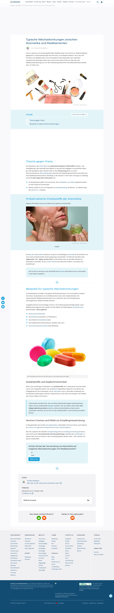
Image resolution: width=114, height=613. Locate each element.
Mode (40, 560)
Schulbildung (55, 567)
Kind (53, 559)
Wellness (13, 575)
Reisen (67, 553)
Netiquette (97, 543)
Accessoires (42, 539)
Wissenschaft (69, 563)
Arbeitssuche (81, 539)
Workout (27, 559)
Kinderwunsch (56, 562)
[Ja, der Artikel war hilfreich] (39, 518)
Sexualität (54, 548)
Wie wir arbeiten (99, 554)
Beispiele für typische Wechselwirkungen (44, 124)
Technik (67, 556)
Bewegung (28, 557)
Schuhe (41, 565)
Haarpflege (42, 546)
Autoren (96, 552)
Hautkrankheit (38, 254)
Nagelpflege (42, 563)
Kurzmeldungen (80, 2)
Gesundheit (29, 2)
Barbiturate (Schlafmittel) (37, 314)
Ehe (53, 543)
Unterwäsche (42, 568)
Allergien (51, 406)
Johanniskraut (43, 326)
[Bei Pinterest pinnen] (3, 306)
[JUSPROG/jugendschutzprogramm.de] (85, 584)
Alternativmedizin (15, 539)
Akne (29, 254)
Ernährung (37, 2)
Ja (31, 452)
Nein (32, 455)
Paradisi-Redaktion (33, 481)
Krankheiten (14, 558)
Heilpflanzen (14, 556)
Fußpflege (41, 541)
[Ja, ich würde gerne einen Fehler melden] (72, 518)
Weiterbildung (81, 548)
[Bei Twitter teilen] (3, 302)
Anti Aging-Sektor (51, 425)
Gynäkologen (79, 434)
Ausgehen (68, 539)
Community (97, 539)
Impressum (85, 603)
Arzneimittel (14, 543)
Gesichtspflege (43, 543)
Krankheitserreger (15, 560)
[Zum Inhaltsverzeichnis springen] (57, 282)
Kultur (67, 551)
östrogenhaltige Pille (54, 432)
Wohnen (67, 565)
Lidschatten (57, 391)
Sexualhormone (78, 307)
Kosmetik (18, 5)
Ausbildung (80, 543)
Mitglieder (97, 541)
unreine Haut (50, 262)
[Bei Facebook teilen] (3, 298)
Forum (88, 2)
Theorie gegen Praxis (37, 120)
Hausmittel (32, 326)
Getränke (27, 541)
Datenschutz (92, 603)
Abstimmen (34, 459)
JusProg (81, 590)
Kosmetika (43, 166)
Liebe (54, 2)
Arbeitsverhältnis (82, 541)
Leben (53, 564)
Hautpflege (42, 551)
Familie (59, 2)
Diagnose (13, 548)
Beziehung (55, 539)
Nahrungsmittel (29, 548)
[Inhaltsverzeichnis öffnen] (110, 596)
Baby (53, 557)
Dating (53, 541)
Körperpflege (42, 553)
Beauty (49, 2)
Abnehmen (28, 539)
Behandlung (14, 546)
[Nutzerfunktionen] (102, 2)
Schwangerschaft (57, 569)
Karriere (71, 2)
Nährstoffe (28, 546)
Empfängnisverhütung (71, 432)
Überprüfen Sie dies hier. (61, 597)
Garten (67, 543)
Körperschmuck (43, 556)
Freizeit (67, 541)
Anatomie (13, 541)
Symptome (13, 570)
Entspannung (14, 551)
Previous (23, 226)
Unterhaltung (69, 560)
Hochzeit (54, 546)
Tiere (66, 558)
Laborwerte (13, 563)
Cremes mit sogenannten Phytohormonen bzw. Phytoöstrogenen (49, 427)
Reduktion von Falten (67, 182)
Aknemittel (70, 254)
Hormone (62, 271)
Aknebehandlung (61, 187)
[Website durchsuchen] (98, 2)
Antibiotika (34, 317)
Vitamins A (34, 190)
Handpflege (42, 548)
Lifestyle (65, 2)
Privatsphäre (100, 603)
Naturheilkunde (15, 568)
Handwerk (68, 548)
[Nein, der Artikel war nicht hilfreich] (44, 518)
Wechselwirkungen (46, 173)
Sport (44, 2)
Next (90, 226)
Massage (13, 565)
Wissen (79, 551)
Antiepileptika (42, 320)
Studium (79, 546)
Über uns (98, 548)
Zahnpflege (42, 570)
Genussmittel (69, 546)
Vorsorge (13, 572)
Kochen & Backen (30, 543)
